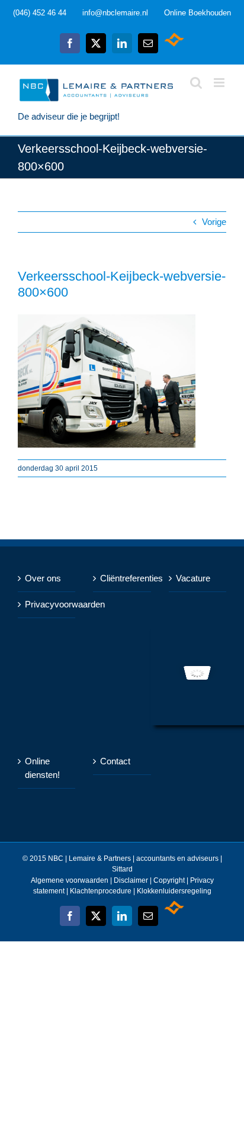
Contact (115, 761)
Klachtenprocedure (101, 891)
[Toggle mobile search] (196, 82)
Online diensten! (42, 768)
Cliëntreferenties (122, 578)
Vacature (193, 578)
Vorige (214, 222)
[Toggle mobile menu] (220, 82)
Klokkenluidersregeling (174, 891)
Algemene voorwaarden (69, 880)
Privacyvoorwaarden (47, 604)
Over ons (43, 578)
